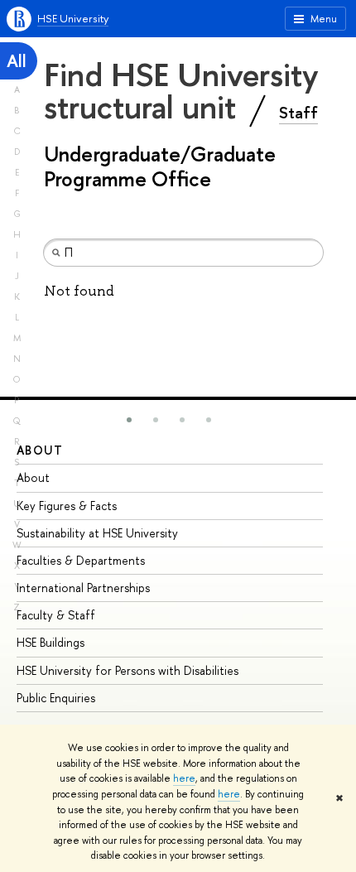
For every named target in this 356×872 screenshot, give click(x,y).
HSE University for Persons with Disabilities (127, 670)
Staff (298, 112)
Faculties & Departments (81, 560)
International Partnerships (83, 587)
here (184, 778)
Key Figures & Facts (67, 505)
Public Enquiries (56, 698)
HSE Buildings (50, 642)
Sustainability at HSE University (97, 533)
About (40, 450)
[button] (129, 419)
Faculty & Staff (56, 615)
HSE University (72, 18)
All (16, 61)
